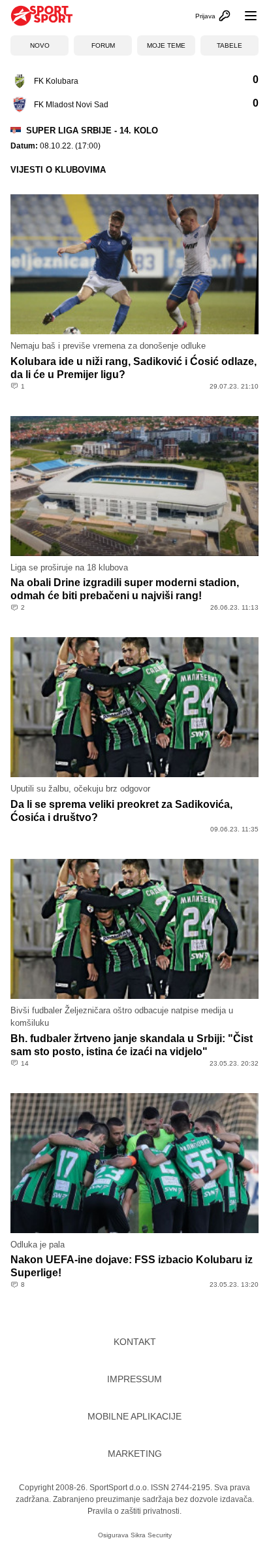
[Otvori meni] (245, 15)
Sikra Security (151, 1535)
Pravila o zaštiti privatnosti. (134, 1511)
